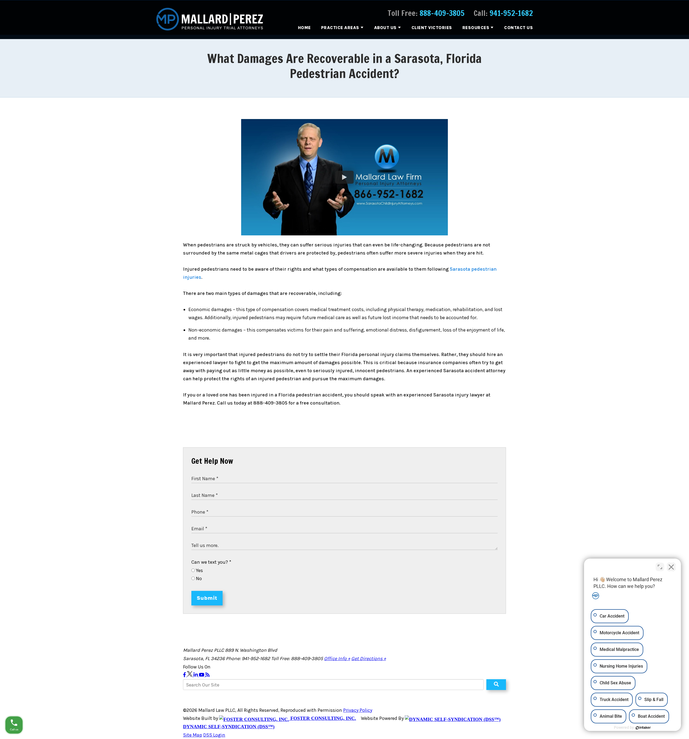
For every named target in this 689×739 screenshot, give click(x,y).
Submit (207, 598)
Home (304, 27)
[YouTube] (202, 675)
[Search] (496, 684)
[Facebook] (185, 675)
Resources (476, 27)
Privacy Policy (357, 710)
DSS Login (214, 735)
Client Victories (432, 27)
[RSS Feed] (207, 675)
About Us (385, 27)
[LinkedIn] (196, 675)
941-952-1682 (511, 13)
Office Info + (337, 658)
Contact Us (518, 27)
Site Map (192, 735)
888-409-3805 (442, 13)
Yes (199, 570)
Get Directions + (368, 658)
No (198, 578)
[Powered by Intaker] (643, 727)
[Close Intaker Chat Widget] (671, 567)
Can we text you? (211, 562)
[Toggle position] (660, 567)
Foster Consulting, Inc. (322, 718)
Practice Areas (340, 27)
